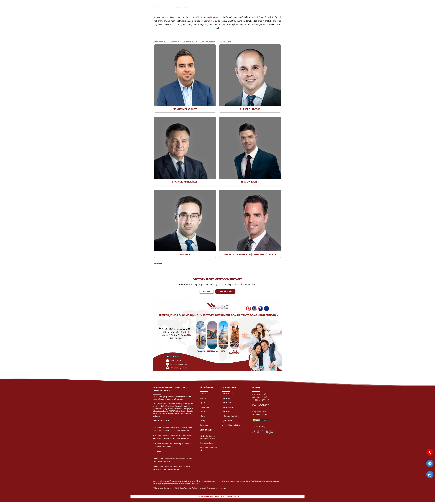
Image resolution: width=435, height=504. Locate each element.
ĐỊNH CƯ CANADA (204, 5)
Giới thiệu (203, 394)
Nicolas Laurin (250, 181)
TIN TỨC (277, 5)
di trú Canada (215, 17)
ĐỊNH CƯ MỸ (221, 5)
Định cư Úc (226, 412)
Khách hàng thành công (230, 416)
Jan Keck (185, 254)
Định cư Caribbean (228, 407)
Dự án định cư (227, 421)
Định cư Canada (227, 394)
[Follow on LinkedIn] (266, 432)
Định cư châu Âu (227, 403)
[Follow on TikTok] (262, 432)
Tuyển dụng (204, 425)
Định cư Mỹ (226, 398)
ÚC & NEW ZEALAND (262, 5)
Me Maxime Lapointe (185, 109)
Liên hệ (202, 421)
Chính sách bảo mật (207, 443)
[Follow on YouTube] (271, 432)
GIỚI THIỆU (188, 5)
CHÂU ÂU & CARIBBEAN (239, 5)
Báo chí (202, 416)
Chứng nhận (204, 407)
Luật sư (202, 412)
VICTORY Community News (231, 425)
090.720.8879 (257, 394)
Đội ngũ (202, 403)
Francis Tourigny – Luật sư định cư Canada (250, 254)
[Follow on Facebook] (254, 432)
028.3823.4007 (257, 397)
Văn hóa (203, 398)
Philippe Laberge (250, 109)
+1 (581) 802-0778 (259, 400)
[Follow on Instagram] (258, 432)
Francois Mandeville (184, 181)
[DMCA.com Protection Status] (260, 420)
